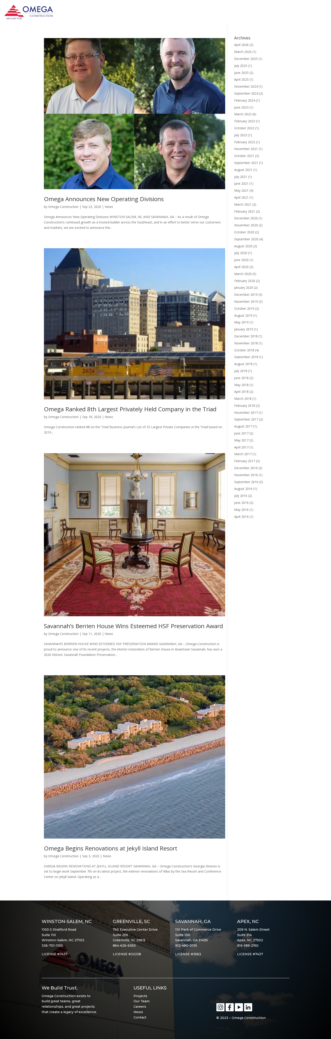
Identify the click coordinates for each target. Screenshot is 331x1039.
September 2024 (246, 93)
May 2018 (241, 385)
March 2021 (243, 204)
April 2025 (241, 79)
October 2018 (244, 350)
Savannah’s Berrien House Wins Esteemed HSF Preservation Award (133, 626)
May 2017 (241, 440)
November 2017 (246, 412)
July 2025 (240, 66)
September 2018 (246, 357)
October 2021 (244, 156)
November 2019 (246, 301)
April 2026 (241, 45)
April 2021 (241, 197)
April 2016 (241, 516)
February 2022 (244, 142)
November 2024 (246, 86)
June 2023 (241, 107)
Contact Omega (306, 13)
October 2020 (244, 232)
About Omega (210, 13)
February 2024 (244, 100)
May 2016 (241, 509)
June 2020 (241, 260)
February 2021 (244, 211)
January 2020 (243, 287)
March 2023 (243, 114)
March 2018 (243, 398)
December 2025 (246, 59)
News (109, 207)
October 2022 (244, 128)
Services (271, 13)
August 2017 (243, 426)
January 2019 (243, 329)
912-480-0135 (186, 946)
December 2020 (246, 218)
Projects (140, 996)
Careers (140, 1007)
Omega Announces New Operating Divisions (104, 199)
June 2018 (241, 378)
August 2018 (243, 364)
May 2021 (241, 190)
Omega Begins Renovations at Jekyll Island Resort (110, 848)
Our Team (142, 1001)
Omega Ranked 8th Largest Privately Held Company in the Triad (130, 409)
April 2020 (241, 267)
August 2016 (243, 489)
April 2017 (241, 447)
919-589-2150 (247, 946)
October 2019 (244, 308)
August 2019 (243, 315)
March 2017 (243, 454)
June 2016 (241, 502)
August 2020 (243, 246)
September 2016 (246, 482)
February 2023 (244, 121)
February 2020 (244, 281)
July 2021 (240, 177)
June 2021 (241, 183)
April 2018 (241, 391)
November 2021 (246, 149)
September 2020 (246, 239)
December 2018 (246, 336)
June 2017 (241, 433)
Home (183, 13)
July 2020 (240, 253)
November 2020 (246, 225)
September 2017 (246, 419)
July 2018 (240, 371)
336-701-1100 (52, 946)
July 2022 (240, 135)
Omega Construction (63, 207)
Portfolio (244, 13)
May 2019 (241, 322)
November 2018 (246, 343)
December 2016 (246, 468)
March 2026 (243, 52)
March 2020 (243, 274)
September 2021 (246, 163)
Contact (140, 1017)
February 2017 (244, 461)
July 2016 (240, 495)
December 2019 (246, 294)
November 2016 (246, 475)
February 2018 (244, 405)
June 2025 (241, 72)
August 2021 (243, 170)
